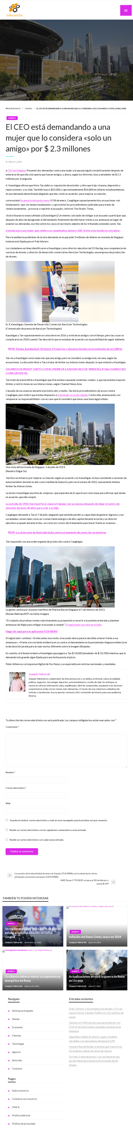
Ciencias (16, 1035)
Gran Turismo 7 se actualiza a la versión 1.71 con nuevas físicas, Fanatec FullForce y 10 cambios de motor (96, 1012)
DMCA (15, 1107)
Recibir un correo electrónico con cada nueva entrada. (37, 839)
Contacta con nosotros (24, 1098)
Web (8, 803)
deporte (16, 1052)
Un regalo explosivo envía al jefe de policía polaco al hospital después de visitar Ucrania (33, 933)
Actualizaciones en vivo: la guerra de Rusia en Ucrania (97, 978)
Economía (17, 1027)
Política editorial (21, 1115)
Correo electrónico (16, 787)
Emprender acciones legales (72, 394)
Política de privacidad (23, 1123)
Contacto (17, 1068)
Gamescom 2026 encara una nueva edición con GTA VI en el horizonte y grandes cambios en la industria (95, 1026)
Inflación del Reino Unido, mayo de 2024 (95, 937)
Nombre (10, 772)
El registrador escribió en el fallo (83, 624)
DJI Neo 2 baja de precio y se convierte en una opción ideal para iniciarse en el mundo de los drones (94, 1060)
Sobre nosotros (20, 1090)
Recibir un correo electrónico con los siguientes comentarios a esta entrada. (48, 830)
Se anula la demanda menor (35, 200)
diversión (17, 1060)
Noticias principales (22, 1010)
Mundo (28, 108)
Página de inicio (13, 108)
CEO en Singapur (16, 170)
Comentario (12, 726)
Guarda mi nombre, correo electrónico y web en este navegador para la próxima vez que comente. (58, 820)
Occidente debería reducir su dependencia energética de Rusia (32, 978)
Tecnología (18, 1043)
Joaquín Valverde (14, 942)
